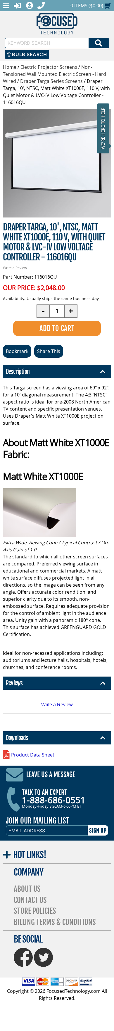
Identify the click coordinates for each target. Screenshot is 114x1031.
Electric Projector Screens (48, 67)
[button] (105, 128)
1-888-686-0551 (53, 800)
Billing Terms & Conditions (55, 922)
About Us (27, 888)
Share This (48, 351)
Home (9, 67)
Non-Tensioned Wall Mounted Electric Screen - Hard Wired (54, 74)
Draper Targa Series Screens (51, 81)
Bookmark (17, 351)
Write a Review (15, 267)
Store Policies (35, 910)
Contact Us (30, 900)
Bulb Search (29, 54)
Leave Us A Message (50, 775)
